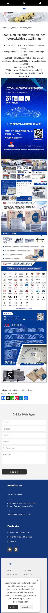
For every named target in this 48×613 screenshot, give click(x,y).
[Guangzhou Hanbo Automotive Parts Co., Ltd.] (24, 9)
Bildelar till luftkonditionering (19, 537)
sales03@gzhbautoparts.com (19, 514)
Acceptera (26, 607)
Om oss (27, 570)
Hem (9, 570)
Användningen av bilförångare (21, 390)
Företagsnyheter (25, 28)
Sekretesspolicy (20, 601)
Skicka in (14, 472)
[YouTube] (9, 549)
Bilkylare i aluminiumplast (18, 532)
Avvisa (13, 607)
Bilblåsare (11, 541)
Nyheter (13, 28)
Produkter (12, 574)
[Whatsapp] (16, 549)
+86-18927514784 (14, 494)
